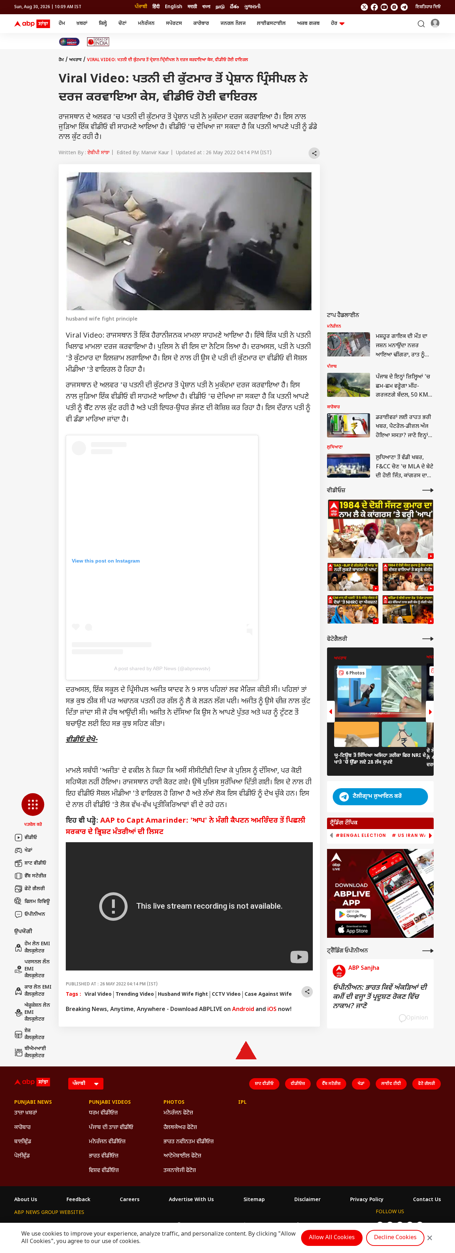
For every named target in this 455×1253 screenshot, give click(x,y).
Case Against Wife (268, 994)
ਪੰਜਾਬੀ (141, 7)
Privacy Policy (367, 1200)
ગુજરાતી (252, 7)
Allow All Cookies (332, 1238)
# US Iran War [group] (411, 835)
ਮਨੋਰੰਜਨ (146, 23)
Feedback (78, 1200)
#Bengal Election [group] (361, 835)
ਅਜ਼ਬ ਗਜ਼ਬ (308, 23)
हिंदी (156, 7)
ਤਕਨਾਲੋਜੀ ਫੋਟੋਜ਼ (180, 1170)
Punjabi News (33, 1102)
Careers (129, 1200)
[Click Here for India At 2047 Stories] (69, 41)
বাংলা (206, 7)
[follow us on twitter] (364, 7)
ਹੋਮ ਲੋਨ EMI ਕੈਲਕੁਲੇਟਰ (37, 947)
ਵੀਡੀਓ (31, 837)
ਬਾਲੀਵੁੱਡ (22, 1142)
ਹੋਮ (62, 23)
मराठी (192, 7)
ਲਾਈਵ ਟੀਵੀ (391, 1084)
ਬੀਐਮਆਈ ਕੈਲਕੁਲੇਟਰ (35, 1052)
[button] (32, 810)
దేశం (234, 7)
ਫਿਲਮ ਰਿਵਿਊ (37, 901)
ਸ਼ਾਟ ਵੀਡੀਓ (35, 863)
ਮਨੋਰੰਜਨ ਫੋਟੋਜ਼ (178, 1113)
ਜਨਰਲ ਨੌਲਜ (233, 23)
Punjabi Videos (110, 1102)
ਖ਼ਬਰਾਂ (81, 23)
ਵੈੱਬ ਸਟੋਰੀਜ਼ (35, 876)
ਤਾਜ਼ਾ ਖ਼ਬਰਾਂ (25, 1113)
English (173, 7)
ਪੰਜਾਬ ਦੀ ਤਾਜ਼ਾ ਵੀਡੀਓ (111, 1127)
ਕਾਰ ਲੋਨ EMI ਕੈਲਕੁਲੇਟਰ (38, 991)
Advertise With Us (191, 1200)
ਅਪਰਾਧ (75, 60)
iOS (272, 1009)
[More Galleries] (428, 638)
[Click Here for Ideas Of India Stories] (98, 41)
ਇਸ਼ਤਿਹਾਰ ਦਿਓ (428, 7)
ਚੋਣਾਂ (122, 23)
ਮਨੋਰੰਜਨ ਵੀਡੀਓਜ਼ (107, 1142)
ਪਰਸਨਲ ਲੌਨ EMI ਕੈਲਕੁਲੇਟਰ (37, 969)
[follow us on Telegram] (404, 7)
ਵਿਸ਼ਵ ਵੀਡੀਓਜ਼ (104, 1170)
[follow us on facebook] (374, 7)
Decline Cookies (395, 1238)
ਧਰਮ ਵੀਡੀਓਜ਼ (103, 1113)
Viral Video (98, 994)
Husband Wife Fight (183, 994)
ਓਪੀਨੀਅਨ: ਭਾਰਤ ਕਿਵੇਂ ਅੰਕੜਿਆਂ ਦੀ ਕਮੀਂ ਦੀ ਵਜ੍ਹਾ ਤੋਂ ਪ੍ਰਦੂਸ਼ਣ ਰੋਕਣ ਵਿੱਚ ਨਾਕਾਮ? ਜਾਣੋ (380, 997)
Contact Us (427, 1200)
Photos (174, 1102)
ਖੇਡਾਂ (28, 850)
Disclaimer (307, 1200)
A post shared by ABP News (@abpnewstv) (162, 668)
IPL (242, 1102)
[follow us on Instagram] (394, 7)
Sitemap (254, 1200)
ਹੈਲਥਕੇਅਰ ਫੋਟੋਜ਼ (180, 1127)
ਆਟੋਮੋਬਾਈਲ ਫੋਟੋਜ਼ (182, 1156)
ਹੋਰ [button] (334, 23)
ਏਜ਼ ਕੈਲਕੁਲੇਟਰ (34, 1034)
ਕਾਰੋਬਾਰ (201, 23)
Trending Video (135, 994)
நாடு (220, 7)
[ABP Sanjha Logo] (32, 24)
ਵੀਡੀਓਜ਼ (298, 1084)
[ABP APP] (353, 914)
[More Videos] (428, 490)
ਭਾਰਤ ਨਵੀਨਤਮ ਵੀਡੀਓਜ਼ (189, 1142)
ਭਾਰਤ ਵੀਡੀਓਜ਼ (103, 1156)
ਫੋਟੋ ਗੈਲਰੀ (35, 889)
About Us (25, 1200)
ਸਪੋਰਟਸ (174, 23)
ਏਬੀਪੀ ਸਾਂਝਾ (98, 153)
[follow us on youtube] (384, 7)
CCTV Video (226, 994)
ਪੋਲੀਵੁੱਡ (22, 1156)
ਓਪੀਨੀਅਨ (35, 914)
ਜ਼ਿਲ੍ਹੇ (103, 23)
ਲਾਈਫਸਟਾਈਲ (271, 23)
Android (243, 1009)
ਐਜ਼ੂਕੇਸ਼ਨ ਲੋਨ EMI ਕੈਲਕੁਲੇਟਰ (37, 1012)
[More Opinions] (428, 950)
